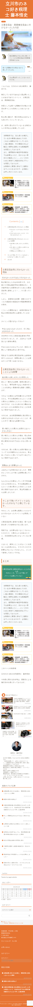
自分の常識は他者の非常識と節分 (14, 840)
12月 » (9, 899)
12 (21, 892)
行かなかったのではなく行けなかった (19, 230)
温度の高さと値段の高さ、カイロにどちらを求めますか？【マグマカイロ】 (17, 864)
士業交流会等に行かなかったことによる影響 (18, 240)
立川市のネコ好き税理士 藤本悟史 (16, 9)
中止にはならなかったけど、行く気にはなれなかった (19, 233)
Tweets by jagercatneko (9, 877)
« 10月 (3, 899)
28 (29, 896)
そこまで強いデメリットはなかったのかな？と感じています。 (18, 256)
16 (8, 894)
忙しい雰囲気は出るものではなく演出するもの (17, 817)
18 (16, 894)
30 (8, 897)
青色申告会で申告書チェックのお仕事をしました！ (17, 855)
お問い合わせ (5, 947)
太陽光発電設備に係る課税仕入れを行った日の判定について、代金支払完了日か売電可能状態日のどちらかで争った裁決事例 (17, 807)
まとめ (10, 259)
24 (12, 896)
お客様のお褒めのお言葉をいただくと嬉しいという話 (17, 825)
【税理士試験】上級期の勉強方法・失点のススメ (17, 847)
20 (25, 894)
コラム (3, 21)
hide (21, 221)
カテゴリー (4, 958)
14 (29, 892)
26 (21, 896)
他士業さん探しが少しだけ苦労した (19, 244)
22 (3, 896)
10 (12, 892)
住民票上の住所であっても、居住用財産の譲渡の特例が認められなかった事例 (17, 833)
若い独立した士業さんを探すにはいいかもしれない (19, 247)
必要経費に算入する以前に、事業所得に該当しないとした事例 (17, 792)
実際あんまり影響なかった (17, 251)
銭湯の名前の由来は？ (10, 799)
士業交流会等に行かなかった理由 (18, 227)
